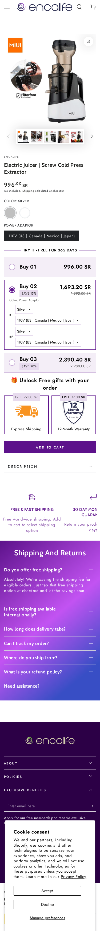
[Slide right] (92, 137)
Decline (47, 904)
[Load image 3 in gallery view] (50, 137)
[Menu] (7, 7)
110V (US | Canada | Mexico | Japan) (41, 237)
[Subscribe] (93, 806)
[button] (79, 7)
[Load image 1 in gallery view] (23, 137)
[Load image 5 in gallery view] (77, 137)
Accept (47, 891)
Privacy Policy (73, 877)
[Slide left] (8, 137)
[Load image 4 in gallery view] (63, 137)
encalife (11, 157)
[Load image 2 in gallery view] (37, 137)
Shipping (28, 191)
